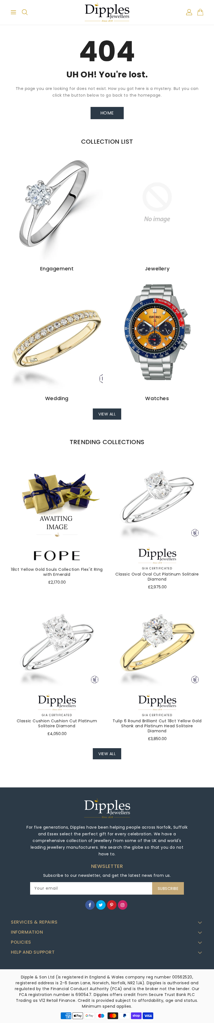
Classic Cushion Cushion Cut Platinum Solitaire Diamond (57, 723)
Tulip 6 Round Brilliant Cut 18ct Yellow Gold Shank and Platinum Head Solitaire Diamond (157, 725)
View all (107, 414)
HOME (107, 113)
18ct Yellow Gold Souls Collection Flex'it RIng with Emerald (57, 572)
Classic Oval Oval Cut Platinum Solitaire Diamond (157, 577)
